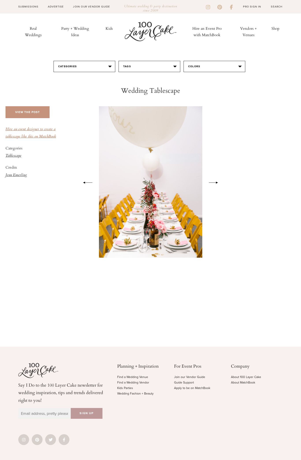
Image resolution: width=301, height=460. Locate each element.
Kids (109, 28)
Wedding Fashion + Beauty (135, 393)
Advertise (56, 6)
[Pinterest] (219, 6)
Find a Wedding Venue (132, 377)
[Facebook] (231, 6)
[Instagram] (208, 6)
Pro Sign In (252, 6)
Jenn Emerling (16, 175)
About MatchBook (243, 382)
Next (216, 182)
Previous (85, 182)
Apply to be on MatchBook (192, 388)
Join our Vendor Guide (189, 377)
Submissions (28, 6)
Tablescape (13, 156)
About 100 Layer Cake (246, 377)
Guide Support (184, 382)
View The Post (27, 112)
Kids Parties (125, 388)
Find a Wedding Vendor (133, 382)
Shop (275, 28)
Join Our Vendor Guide (91, 6)
